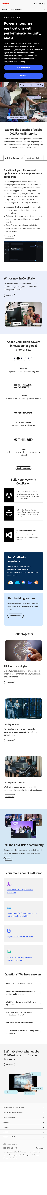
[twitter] (12, 1148)
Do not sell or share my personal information (27, 1155)
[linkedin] (16, 1148)
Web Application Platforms (12, 9)
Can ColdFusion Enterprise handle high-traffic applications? (22, 1032)
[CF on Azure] (17, 585)
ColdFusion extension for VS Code (27, 531)
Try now (23, 75)
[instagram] (8, 1148)
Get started (9, 1065)
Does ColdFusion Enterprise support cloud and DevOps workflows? (21, 1013)
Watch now (9, 295)
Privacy (31, 1152)
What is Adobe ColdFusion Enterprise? (20, 984)
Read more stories (23, 468)
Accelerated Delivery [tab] (34, 158)
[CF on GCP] (24, 585)
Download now (15, 616)
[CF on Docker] (30, 585)
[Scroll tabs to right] (45, 158)
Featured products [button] (9, 1137)
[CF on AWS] (11, 585)
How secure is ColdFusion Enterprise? (19, 1023)
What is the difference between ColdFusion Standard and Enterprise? (21, 993)
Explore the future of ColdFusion (20, 937)
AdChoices (14, 1158)
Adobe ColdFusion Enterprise (27, 492)
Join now (8, 859)
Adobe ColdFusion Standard (27, 510)
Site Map (5, 1158)
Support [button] (6, 1122)
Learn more (10, 237)
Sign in (40, 3)
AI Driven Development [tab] (14, 158)
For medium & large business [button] (13, 1112)
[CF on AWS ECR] (36, 584)
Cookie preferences (8, 1155)
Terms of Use (37, 1152)
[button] (34, 3)
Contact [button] (5, 1127)
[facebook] (4, 1148)
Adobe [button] (5, 1132)
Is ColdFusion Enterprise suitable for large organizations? (21, 1003)
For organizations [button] (9, 1117)
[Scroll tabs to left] (1, 158)
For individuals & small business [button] (13, 1107)
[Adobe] (5, 3)
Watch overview (23, 67)
